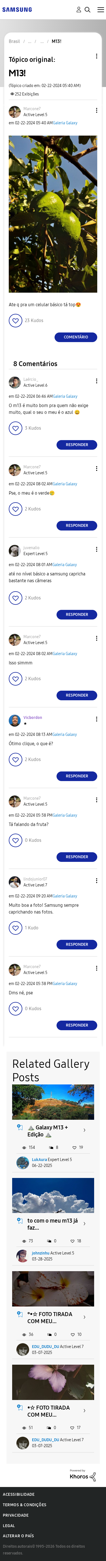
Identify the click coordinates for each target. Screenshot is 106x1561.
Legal (9, 1525)
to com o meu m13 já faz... (52, 1224)
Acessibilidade (18, 1494)
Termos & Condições (25, 1505)
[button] (87, 110)
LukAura (39, 1159)
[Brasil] (17, 9)
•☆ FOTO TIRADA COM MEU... (48, 1411)
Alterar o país (18, 1536)
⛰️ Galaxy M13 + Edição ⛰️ (47, 1131)
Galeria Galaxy (65, 123)
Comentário (76, 337)
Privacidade (16, 1515)
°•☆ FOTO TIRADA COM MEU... (49, 1318)
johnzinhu (40, 1253)
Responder (77, 444)
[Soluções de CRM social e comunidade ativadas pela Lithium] (83, 1475)
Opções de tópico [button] (87, 56)
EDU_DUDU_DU (45, 1346)
